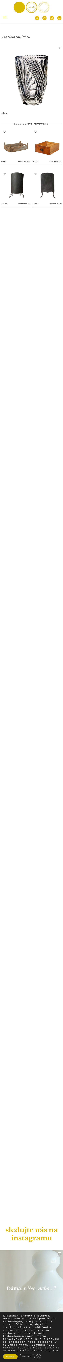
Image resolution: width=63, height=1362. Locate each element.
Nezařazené (12, 36)
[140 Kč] (47, 185)
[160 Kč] (15, 185)
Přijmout (10, 1357)
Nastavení (27, 1357)
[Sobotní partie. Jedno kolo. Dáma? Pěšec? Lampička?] (31, 1281)
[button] (60, 48)
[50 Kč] (47, 143)
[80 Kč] (15, 143)
